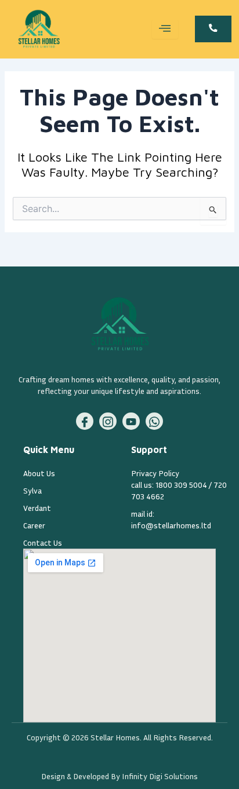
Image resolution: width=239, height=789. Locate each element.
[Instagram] (108, 421)
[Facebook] (84, 421)
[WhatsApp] (154, 421)
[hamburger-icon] (165, 29)
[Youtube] (131, 421)
